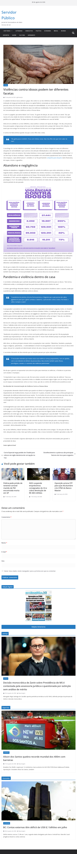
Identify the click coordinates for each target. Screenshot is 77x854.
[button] (11, 31)
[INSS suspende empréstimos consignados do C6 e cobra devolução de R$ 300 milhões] (38, 469)
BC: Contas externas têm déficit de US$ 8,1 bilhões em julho (35, 827)
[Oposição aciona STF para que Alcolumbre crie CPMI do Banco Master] (64, 469)
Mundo (63, 31)
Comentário (6, 517)
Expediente (31, 35)
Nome (4, 543)
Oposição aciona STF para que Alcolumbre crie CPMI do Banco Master (64, 487)
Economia (47, 31)
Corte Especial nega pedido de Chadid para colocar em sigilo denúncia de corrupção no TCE (19, 455)
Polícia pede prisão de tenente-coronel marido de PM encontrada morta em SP (12, 488)
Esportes (6, 35)
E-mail (4, 552)
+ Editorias (6, 31)
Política (38, 31)
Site (3, 561)
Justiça (6, 678)
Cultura (22, 35)
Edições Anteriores (38, 627)
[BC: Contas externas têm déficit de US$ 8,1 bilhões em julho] (38, 800)
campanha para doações (54, 158)
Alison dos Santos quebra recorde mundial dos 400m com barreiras (34, 758)
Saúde (14, 35)
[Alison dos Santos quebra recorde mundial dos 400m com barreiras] (38, 730)
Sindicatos (29, 31)
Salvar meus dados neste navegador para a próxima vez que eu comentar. (30, 571)
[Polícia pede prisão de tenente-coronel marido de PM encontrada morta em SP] (13, 469)
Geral (5, 85)
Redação (20, 97)
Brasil (56, 31)
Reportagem (22, 693)
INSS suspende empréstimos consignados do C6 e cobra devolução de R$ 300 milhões (38, 488)
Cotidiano (18, 31)
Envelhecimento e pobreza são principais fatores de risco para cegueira (58, 454)
